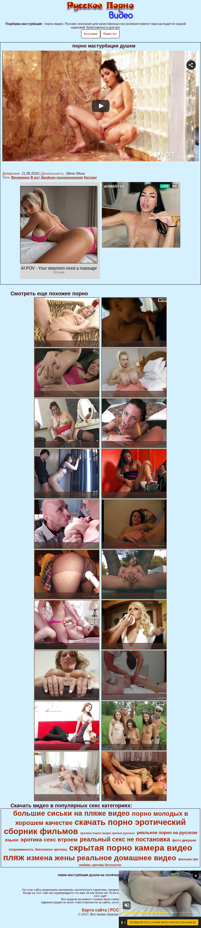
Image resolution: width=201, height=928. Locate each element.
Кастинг (90, 177)
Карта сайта (94, 910)
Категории (90, 33)
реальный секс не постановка (125, 839)
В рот (35, 177)
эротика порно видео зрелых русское (107, 833)
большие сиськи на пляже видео (71, 813)
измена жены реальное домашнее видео (101, 858)
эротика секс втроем (49, 839)
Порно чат (110, 33)
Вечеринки (20, 177)
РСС (114, 910)
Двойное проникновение (62, 177)
